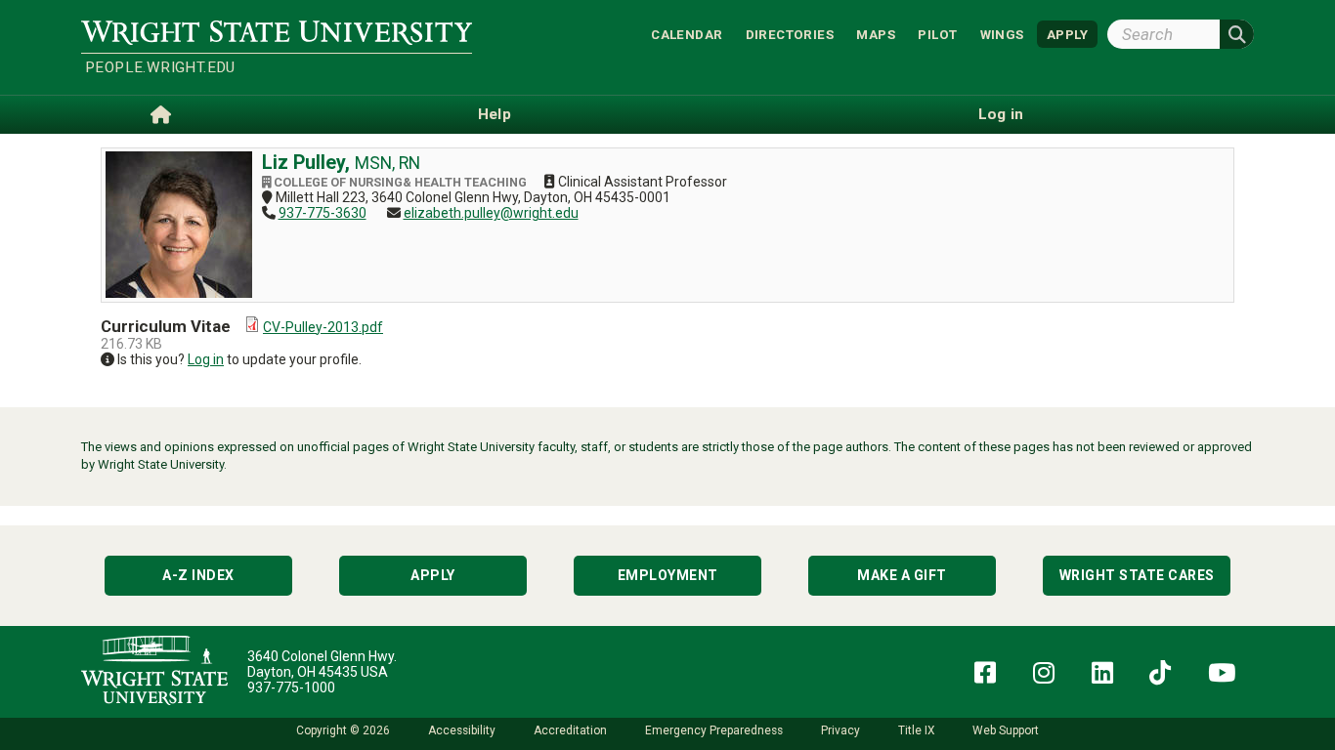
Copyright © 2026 (343, 730)
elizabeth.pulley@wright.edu (491, 213)
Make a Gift (902, 575)
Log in (206, 359)
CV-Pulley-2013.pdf (323, 327)
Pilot (937, 33)
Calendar (686, 33)
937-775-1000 (291, 687)
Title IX (916, 730)
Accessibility (461, 730)
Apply (432, 575)
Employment (668, 575)
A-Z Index (198, 575)
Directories (790, 33)
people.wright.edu (160, 67)
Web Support (1005, 730)
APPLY (1067, 33)
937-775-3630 (322, 213)
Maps (875, 33)
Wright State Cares (1137, 575)
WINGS (1002, 33)
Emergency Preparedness (714, 730)
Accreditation (570, 730)
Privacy (840, 730)
